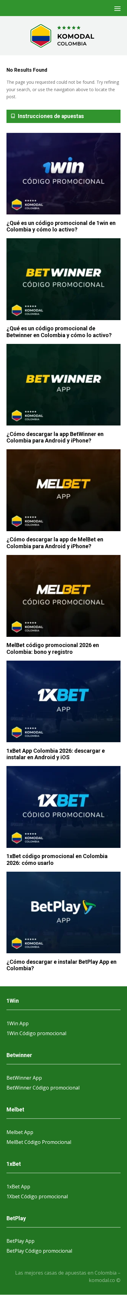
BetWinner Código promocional (43, 1087)
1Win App (17, 1023)
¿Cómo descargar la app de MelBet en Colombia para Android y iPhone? (54, 542)
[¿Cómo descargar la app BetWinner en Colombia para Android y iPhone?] (63, 385)
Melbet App (19, 1132)
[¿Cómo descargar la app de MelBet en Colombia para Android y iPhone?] (63, 490)
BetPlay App (20, 1241)
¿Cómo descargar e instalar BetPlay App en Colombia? (61, 965)
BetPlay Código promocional (39, 1250)
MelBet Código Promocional (38, 1142)
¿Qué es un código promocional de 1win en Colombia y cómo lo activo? (61, 226)
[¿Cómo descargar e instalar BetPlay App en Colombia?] (63, 913)
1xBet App (18, 1186)
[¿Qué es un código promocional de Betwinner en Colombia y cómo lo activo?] (63, 279)
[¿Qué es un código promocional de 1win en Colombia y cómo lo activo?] (63, 174)
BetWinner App (24, 1077)
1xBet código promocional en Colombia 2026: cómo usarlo (57, 859)
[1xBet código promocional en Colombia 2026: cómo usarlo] (63, 807)
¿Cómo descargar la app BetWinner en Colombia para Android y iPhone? (55, 437)
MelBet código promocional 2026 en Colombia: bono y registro (52, 648)
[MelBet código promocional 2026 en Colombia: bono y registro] (63, 596)
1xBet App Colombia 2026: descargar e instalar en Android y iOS (55, 754)
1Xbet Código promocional (37, 1196)
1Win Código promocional (36, 1033)
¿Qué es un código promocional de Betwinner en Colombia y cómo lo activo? (59, 331)
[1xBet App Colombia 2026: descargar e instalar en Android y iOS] (63, 702)
